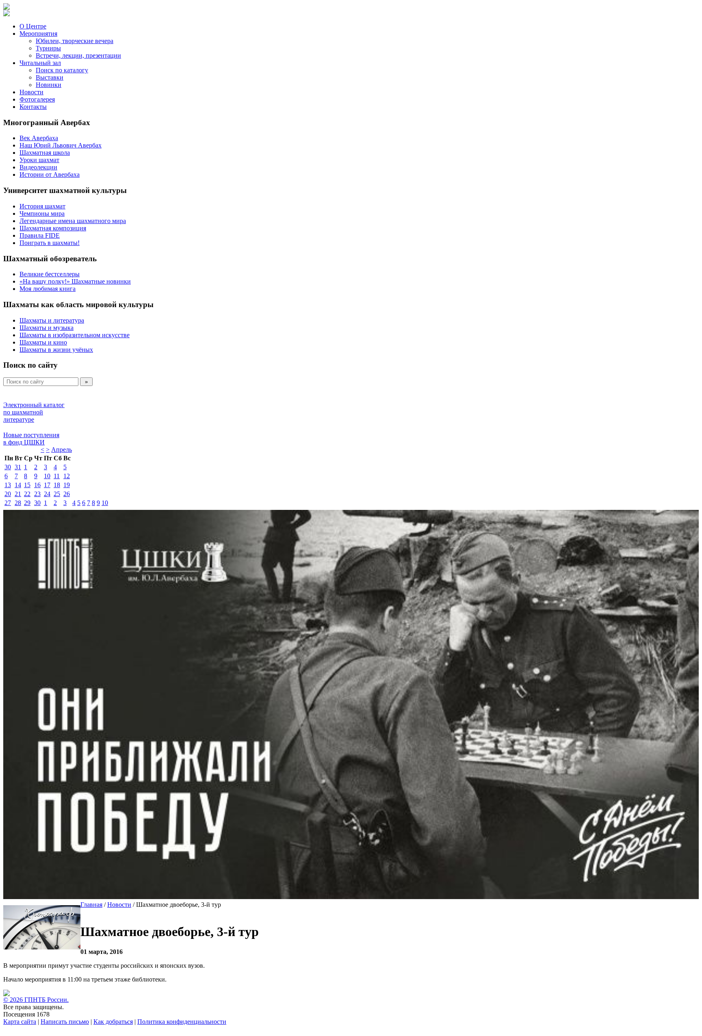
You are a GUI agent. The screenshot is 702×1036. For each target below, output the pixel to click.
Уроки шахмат (39, 159)
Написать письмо (65, 1021)
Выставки (49, 77)
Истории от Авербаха (50, 174)
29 (27, 502)
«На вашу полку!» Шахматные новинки (75, 281)
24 (47, 493)
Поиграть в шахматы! (50, 242)
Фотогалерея (37, 99)
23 (37, 493)
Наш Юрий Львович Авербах (61, 145)
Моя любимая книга (48, 288)
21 (18, 493)
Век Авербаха (39, 137)
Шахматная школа (45, 152)
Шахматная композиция (53, 228)
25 (57, 493)
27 (7, 502)
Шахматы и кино (43, 342)
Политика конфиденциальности (181, 1021)
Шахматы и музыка (47, 327)
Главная (91, 904)
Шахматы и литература (52, 320)
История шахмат (42, 206)
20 (7, 493)
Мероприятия (38, 33)
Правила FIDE (40, 235)
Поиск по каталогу (62, 70)
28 (18, 502)
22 (27, 493)
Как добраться (113, 1021)
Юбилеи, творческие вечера (74, 40)
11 (57, 475)
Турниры (48, 48)
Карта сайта (19, 1021)
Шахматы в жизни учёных (56, 349)
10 (47, 475)
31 (18, 467)
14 (18, 484)
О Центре (33, 26)
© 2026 (13, 999)
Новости (31, 92)
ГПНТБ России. (46, 999)
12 (66, 475)
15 (27, 484)
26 (66, 493)
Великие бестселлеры (50, 274)
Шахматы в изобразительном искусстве (75, 335)
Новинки (48, 84)
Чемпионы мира (42, 213)
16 (37, 484)
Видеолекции (38, 167)
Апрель (61, 449)
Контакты (33, 106)
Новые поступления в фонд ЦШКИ (31, 438)
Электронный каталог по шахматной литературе (34, 412)
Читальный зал (40, 62)
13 (7, 484)
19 (66, 484)
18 (57, 484)
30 (7, 467)
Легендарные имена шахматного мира (73, 220)
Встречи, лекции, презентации (78, 55)
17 (47, 484)
